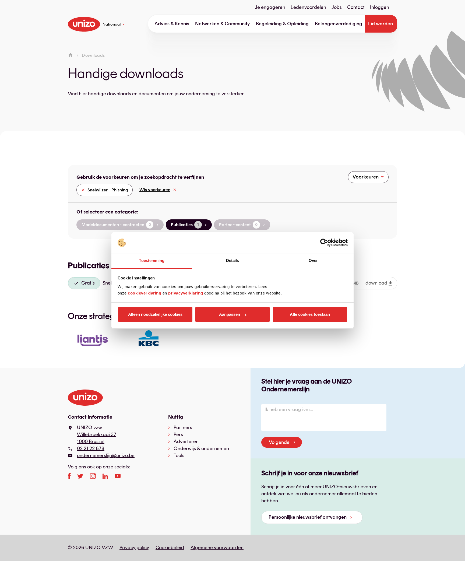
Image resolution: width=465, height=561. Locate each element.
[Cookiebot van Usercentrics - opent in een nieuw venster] (324, 243)
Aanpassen (229, 314)
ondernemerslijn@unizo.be (106, 455)
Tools (179, 455)
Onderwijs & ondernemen (201, 448)
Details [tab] (232, 260)
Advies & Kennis (171, 24)
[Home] (70, 55)
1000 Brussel (90, 441)
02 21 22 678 (90, 448)
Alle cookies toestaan (310, 314)
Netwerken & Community (222, 24)
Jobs (337, 7)
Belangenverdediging (338, 24)
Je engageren (270, 7)
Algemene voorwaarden (217, 548)
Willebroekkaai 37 (96, 434)
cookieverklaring (144, 293)
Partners (183, 427)
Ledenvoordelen (308, 7)
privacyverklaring (185, 293)
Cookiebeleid (170, 548)
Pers (178, 434)
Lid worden (380, 24)
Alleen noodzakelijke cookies (155, 314)
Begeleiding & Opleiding (282, 24)
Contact (356, 7)
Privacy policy (134, 548)
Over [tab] (313, 260)
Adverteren (186, 441)
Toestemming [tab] (151, 260)
